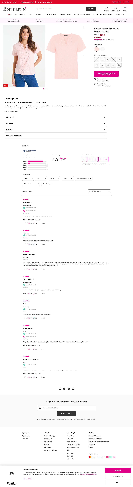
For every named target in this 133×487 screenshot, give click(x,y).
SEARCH (91, 9)
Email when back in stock (106, 74)
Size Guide (69, 456)
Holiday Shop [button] (20, 14)
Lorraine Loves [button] (50, 14)
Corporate (47, 447)
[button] (128, 2)
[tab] (43, 88)
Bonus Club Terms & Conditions (99, 441)
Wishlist (25, 439)
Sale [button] (9, 14)
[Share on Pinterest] (73, 388)
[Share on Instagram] (64, 388)
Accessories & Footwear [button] (103, 14)
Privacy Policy (80, 419)
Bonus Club (48, 439)
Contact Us (70, 436)
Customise (116, 476)
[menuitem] (128, 2)
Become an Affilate (50, 450)
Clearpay (92, 444)
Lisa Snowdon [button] (65, 14)
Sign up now (66, 413)
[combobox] (60, 9)
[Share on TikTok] (69, 388)
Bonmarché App (49, 436)
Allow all (118, 470)
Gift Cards (69, 459)
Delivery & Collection (73, 444)
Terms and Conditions (64, 419)
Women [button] (38, 14)
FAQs (68, 450)
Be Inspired (48, 441)
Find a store (117, 2)
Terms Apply (106, 86)
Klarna (91, 447)
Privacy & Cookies (95, 436)
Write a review (111, 39)
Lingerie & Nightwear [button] (82, 14)
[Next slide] (84, 56)
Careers (47, 444)
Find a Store (70, 453)
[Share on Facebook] (60, 388)
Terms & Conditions (95, 439)
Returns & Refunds (72, 447)
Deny (118, 482)
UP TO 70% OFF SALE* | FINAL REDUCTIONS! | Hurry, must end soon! (27, 2)
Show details (28, 479)
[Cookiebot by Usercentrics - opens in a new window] (12, 483)
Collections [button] (120, 14)
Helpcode (69, 439)
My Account (26, 436)
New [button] (30, 14)
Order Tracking (71, 441)
